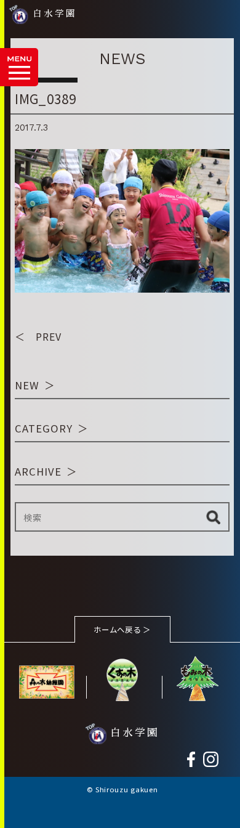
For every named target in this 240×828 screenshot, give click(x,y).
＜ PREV (38, 336)
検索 (213, 517)
